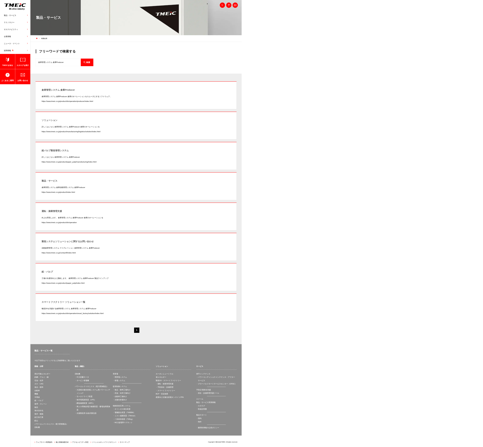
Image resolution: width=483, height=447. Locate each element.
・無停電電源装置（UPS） (85, 400)
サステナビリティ (11, 29)
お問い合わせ (22, 80)
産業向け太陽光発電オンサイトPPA (170, 397)
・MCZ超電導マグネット (123, 422)
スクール (199, 399)
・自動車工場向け (120, 396)
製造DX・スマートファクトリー (168, 380)
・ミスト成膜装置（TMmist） (124, 416)
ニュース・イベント (12, 43)
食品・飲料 (38, 387)
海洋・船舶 (38, 414)
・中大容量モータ (82, 377)
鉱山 (36, 421)
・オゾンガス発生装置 (121, 409)
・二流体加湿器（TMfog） (123, 419)
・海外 (199, 422)
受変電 (115, 374)
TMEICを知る (7, 65)
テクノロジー (9, 22)
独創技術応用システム (121, 406)
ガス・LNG (38, 384)
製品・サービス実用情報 (206, 402)
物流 (36, 407)
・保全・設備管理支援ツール (207, 393)
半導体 (37, 397)
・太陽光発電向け (120, 400)
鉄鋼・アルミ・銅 (41, 377)
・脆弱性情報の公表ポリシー (207, 428)
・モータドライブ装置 (83, 396)
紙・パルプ (38, 400)
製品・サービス (10, 15)
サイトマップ (125, 442)
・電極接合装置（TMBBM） (124, 412)
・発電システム (119, 380)
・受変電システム (120, 377)
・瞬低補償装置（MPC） (85, 403)
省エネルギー (161, 377)
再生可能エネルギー (42, 374)
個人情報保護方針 (62, 442)
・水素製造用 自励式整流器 (85, 413)
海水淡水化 (38, 411)
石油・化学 (38, 380)
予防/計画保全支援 (203, 390)
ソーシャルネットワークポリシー (104, 442)
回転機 (37, 427)
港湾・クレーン (40, 404)
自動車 (37, 391)
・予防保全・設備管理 (164, 387)
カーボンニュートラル (164, 374)
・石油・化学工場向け (121, 393)
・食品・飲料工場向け (121, 390)
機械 (36, 394)
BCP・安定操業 (162, 394)
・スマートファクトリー (165, 391)
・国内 (199, 418)
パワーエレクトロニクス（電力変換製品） (51, 424)
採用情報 (7, 51)
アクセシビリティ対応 (80, 442)
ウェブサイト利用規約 (44, 442)
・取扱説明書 (201, 409)
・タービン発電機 (82, 380)
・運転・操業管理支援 (164, 384)
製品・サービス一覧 (43, 351)
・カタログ (200, 406)
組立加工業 (38, 417)
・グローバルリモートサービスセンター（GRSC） (216, 384)
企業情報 (7, 36)
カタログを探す (23, 65)
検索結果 (44, 38)
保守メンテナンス (203, 374)
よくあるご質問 (7, 80)
